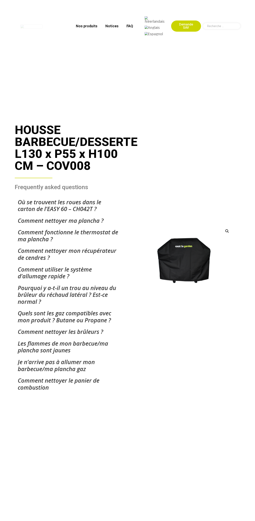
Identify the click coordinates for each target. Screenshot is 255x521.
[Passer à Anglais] (152, 27)
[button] (227, 231)
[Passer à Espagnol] (154, 33)
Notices (112, 26)
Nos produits (86, 26)
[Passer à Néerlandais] (155, 19)
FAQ (130, 26)
